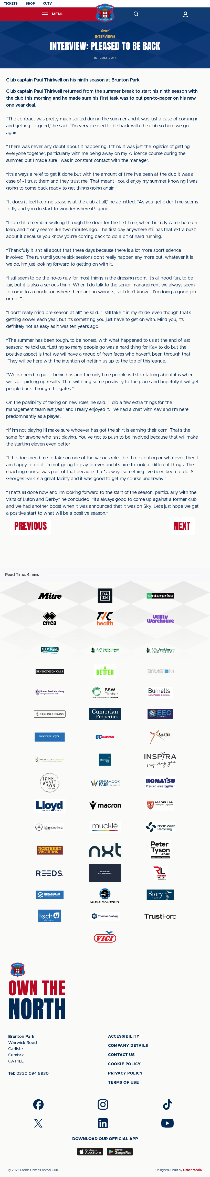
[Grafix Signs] (160, 737)
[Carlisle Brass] (50, 714)
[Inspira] (160, 760)
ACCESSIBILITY (124, 1036)
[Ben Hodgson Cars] (50, 671)
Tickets (11, 3)
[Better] (105, 671)
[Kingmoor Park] (105, 782)
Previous (30, 526)
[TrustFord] (160, 916)
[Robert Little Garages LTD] (160, 873)
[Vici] (105, 937)
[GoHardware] (105, 737)
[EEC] (160, 713)
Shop (30, 3)
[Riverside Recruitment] (105, 873)
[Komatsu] (160, 782)
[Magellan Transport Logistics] (160, 805)
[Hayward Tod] (105, 759)
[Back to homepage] (105, 13)
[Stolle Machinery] (105, 894)
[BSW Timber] (105, 692)
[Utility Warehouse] (160, 618)
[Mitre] (50, 595)
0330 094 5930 (28, 1073)
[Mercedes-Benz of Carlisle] (50, 826)
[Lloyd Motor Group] (50, 806)
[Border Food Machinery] (50, 692)
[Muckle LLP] (105, 827)
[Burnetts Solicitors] (160, 692)
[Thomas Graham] (105, 916)
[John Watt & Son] (50, 782)
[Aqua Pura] (50, 650)
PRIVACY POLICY (125, 1073)
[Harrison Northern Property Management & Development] (50, 759)
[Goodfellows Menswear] (50, 737)
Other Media (192, 1170)
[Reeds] (50, 873)
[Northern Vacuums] (50, 850)
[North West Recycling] (160, 826)
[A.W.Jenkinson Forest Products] (160, 650)
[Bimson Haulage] (160, 671)
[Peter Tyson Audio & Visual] (160, 850)
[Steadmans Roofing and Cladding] (50, 894)
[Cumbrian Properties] (105, 714)
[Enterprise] (160, 595)
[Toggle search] (136, 14)
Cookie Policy (124, 1064)
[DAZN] (105, 595)
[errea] (50, 618)
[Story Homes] (160, 894)
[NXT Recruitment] (105, 850)
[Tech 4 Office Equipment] (50, 916)
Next (182, 526)
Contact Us (121, 1055)
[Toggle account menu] (185, 14)
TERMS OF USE (123, 1083)
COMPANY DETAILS (128, 1046)
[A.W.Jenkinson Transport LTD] (105, 650)
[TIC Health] (105, 618)
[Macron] (105, 805)
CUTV (47, 3)
